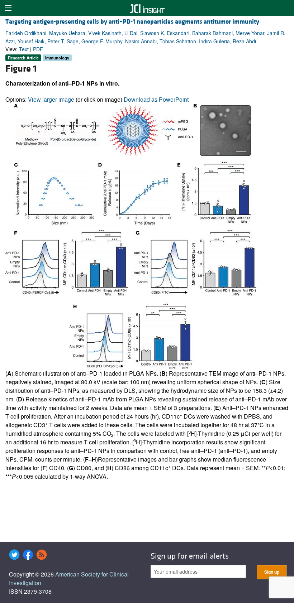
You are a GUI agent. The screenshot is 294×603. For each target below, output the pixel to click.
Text (24, 49)
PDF (38, 49)
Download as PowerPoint (156, 99)
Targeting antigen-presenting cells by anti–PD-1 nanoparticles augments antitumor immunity (132, 22)
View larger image (51, 99)
